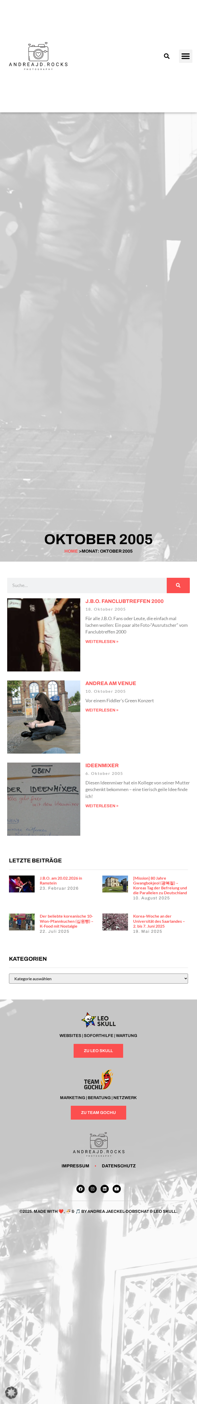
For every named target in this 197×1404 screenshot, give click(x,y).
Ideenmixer (102, 765)
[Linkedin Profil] (105, 1189)
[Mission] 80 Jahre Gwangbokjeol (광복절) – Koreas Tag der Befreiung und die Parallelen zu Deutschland (160, 885)
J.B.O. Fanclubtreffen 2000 (124, 601)
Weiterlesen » (102, 641)
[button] (167, 56)
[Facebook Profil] (80, 1189)
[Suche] (178, 585)
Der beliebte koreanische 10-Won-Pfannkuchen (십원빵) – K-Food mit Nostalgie (66, 920)
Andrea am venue (110, 683)
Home (71, 551)
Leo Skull (165, 1211)
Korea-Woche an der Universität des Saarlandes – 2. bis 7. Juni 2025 (159, 920)
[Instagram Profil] (92, 1189)
